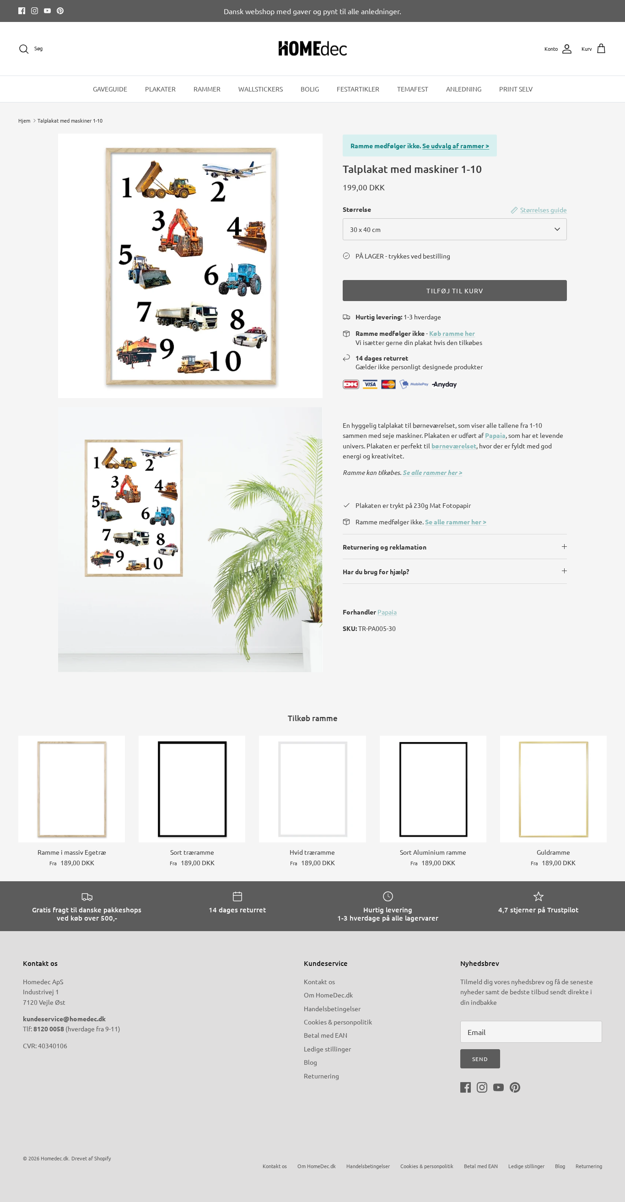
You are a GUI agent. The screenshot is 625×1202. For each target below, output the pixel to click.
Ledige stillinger (327, 1049)
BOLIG (310, 89)
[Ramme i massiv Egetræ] (71, 789)
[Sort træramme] (192, 789)
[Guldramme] (553, 789)
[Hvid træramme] (312, 789)
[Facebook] (21, 10)
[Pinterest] (60, 10)
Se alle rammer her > (432, 472)
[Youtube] (47, 10)
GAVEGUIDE (110, 89)
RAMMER (207, 89)
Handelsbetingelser (332, 1008)
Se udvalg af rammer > (455, 145)
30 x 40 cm (365, 229)
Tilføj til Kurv (454, 290)
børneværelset (453, 446)
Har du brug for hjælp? (376, 571)
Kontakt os (319, 981)
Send (480, 1058)
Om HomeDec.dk (328, 995)
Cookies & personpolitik (338, 1022)
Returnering (321, 1076)
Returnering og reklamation (384, 547)
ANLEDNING (463, 89)
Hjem (24, 120)
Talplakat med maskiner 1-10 (70, 120)
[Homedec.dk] (312, 49)
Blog (310, 1062)
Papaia (387, 612)
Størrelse (357, 209)
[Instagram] (34, 10)
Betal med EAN (325, 1035)
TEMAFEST (412, 89)
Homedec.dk (55, 1158)
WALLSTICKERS (260, 89)
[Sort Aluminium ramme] (433, 789)
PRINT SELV (516, 89)
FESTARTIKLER (358, 89)
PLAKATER (160, 89)
